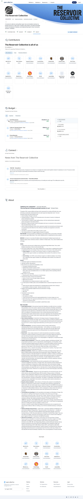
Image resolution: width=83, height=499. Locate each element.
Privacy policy (70, 484)
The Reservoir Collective (24, 122)
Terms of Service (70, 486)
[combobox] (14, 489)
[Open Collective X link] (69, 497)
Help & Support (57, 484)
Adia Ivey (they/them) (24, 183)
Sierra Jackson (14, 130)
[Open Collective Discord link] (75, 497)
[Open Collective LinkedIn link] (67, 497)
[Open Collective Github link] (73, 497)
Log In (79, 2)
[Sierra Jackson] (8, 128)
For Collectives (43, 486)
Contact (28, 490)
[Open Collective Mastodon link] (71, 497)
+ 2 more (35, 19)
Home (27, 484)
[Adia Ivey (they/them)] (8, 179)
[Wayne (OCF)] (8, 121)
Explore (28, 486)
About (27, 488)
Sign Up (74, 2)
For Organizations (43, 484)
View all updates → (41, 188)
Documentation (57, 486)
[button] (11, 32)
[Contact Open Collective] (77, 497)
